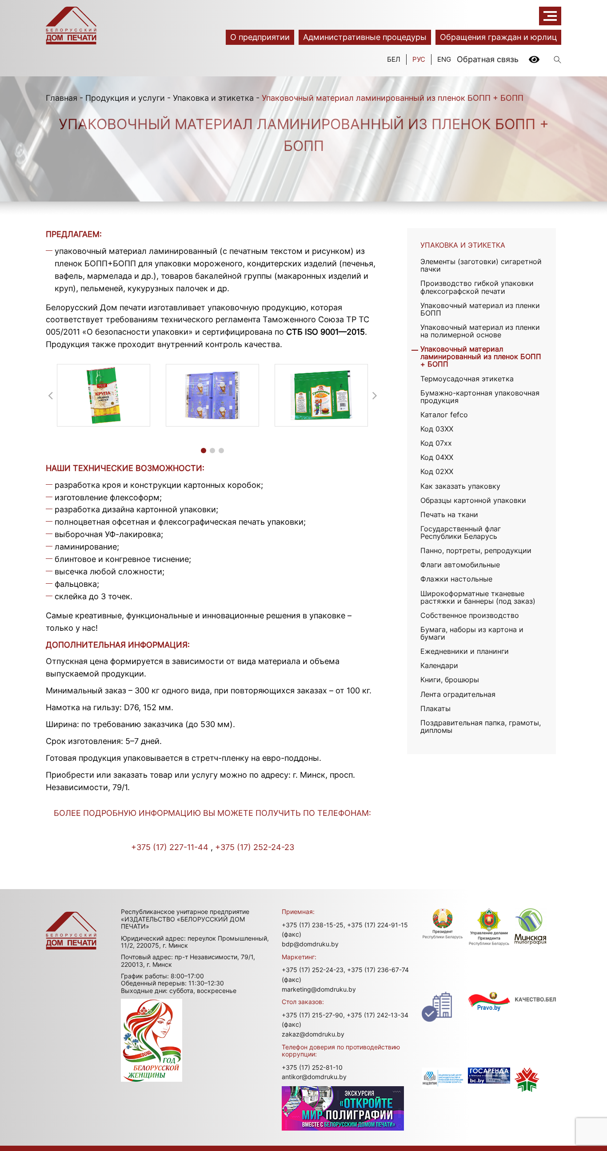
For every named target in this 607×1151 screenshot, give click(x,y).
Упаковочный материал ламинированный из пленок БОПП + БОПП (480, 356)
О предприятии (260, 37)
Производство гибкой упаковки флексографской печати (477, 287)
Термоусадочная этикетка (467, 379)
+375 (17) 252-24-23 (254, 847)
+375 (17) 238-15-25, (313, 925)
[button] (203, 450)
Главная (61, 98)
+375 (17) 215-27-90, (313, 1015)
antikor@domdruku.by (314, 1076)
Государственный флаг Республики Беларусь (460, 532)
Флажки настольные (456, 579)
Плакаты (435, 708)
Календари (439, 665)
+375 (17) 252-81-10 (312, 1067)
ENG (444, 59)
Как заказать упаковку (460, 486)
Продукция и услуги (125, 98)
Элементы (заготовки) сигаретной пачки (481, 265)
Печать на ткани (449, 514)
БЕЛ (393, 59)
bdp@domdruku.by (310, 944)
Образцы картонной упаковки (473, 500)
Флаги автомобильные (460, 565)
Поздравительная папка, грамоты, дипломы (480, 726)
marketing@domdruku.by (319, 989)
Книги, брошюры (449, 680)
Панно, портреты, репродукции (475, 550)
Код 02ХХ (436, 471)
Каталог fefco (444, 415)
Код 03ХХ (436, 429)
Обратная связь (488, 59)
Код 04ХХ (436, 457)
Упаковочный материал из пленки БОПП (480, 309)
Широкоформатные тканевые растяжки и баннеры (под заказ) (477, 597)
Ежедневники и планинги (464, 651)
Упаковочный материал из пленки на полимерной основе (480, 331)
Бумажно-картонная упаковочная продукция (479, 396)
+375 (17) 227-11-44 (169, 847)
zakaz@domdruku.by (313, 1034)
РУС (418, 59)
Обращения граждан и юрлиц (498, 37)
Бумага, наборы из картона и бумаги (471, 633)
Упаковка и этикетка (213, 98)
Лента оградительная (457, 694)
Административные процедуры (365, 37)
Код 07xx (436, 443)
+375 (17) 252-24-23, (313, 969)
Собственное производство (469, 615)
